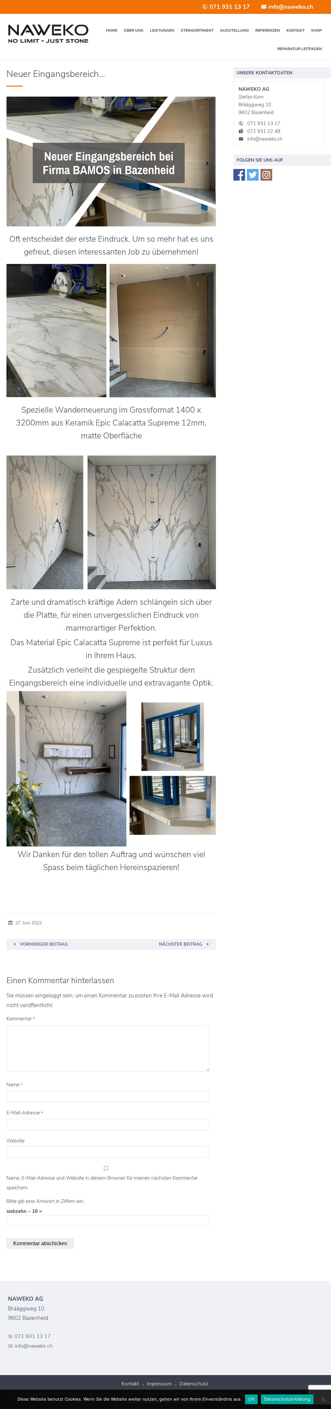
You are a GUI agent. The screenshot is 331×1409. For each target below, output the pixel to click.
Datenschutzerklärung (287, 1399)
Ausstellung (234, 30)
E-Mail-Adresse (24, 1112)
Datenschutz (193, 1383)
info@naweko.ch (290, 7)
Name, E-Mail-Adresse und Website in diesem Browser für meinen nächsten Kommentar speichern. (102, 1183)
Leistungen (162, 30)
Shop (316, 30)
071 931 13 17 (229, 7)
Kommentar (20, 1018)
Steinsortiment (197, 30)
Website (15, 1141)
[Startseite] (48, 34)
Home (111, 30)
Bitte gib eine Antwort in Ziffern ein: (45, 1201)
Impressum (159, 1383)
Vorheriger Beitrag (44, 944)
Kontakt (295, 30)
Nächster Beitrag (180, 944)
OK (251, 1399)
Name (14, 1084)
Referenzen (267, 30)
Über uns (134, 30)
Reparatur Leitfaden (299, 48)
